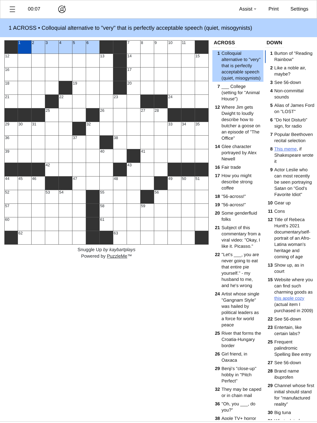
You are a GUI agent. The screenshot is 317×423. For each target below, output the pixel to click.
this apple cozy (289, 298)
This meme (285, 149)
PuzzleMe (117, 256)
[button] (12, 9)
